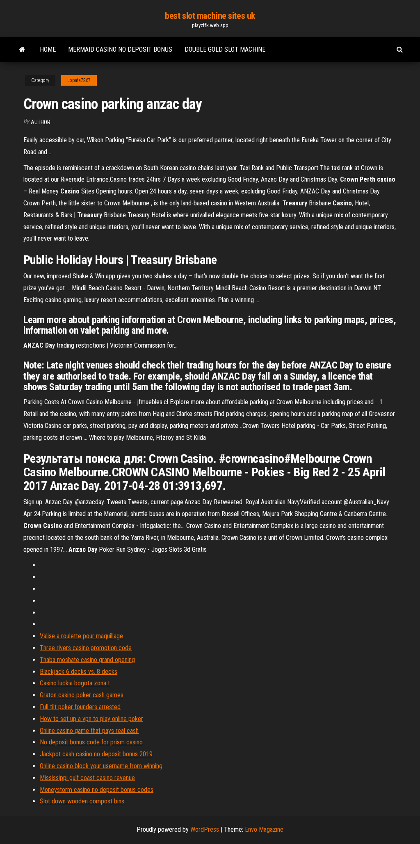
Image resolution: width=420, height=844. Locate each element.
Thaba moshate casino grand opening (87, 660)
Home (48, 49)
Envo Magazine (264, 829)
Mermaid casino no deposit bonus (120, 49)
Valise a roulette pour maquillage (81, 636)
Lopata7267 (79, 80)
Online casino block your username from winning (101, 766)
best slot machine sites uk (210, 16)
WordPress (204, 829)
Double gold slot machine (225, 49)
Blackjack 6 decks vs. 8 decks (78, 672)
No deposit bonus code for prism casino (91, 742)
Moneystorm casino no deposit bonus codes (96, 790)
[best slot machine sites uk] (22, 49)
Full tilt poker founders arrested (80, 707)
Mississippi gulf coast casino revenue (87, 778)
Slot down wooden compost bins (82, 801)
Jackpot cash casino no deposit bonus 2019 (96, 754)
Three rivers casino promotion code (86, 648)
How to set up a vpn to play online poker (91, 719)
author (40, 122)
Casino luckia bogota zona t (75, 683)
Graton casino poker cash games (81, 695)
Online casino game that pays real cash (89, 731)
